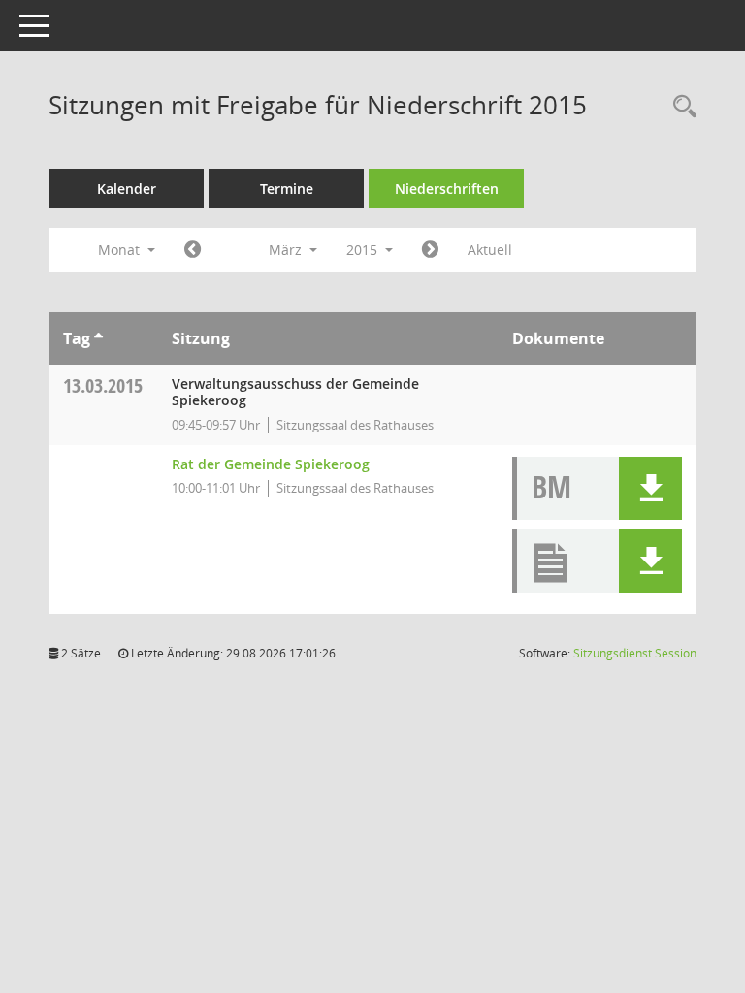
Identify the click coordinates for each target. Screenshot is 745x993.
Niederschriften (447, 188)
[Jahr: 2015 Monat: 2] (192, 250)
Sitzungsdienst (634, 653)
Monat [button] (121, 249)
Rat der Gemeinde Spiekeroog (271, 464)
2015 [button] (363, 249)
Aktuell (490, 249)
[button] (650, 488)
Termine (286, 188)
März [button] (287, 249)
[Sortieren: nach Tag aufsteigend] (98, 338)
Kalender (126, 188)
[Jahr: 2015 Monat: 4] (430, 250)
